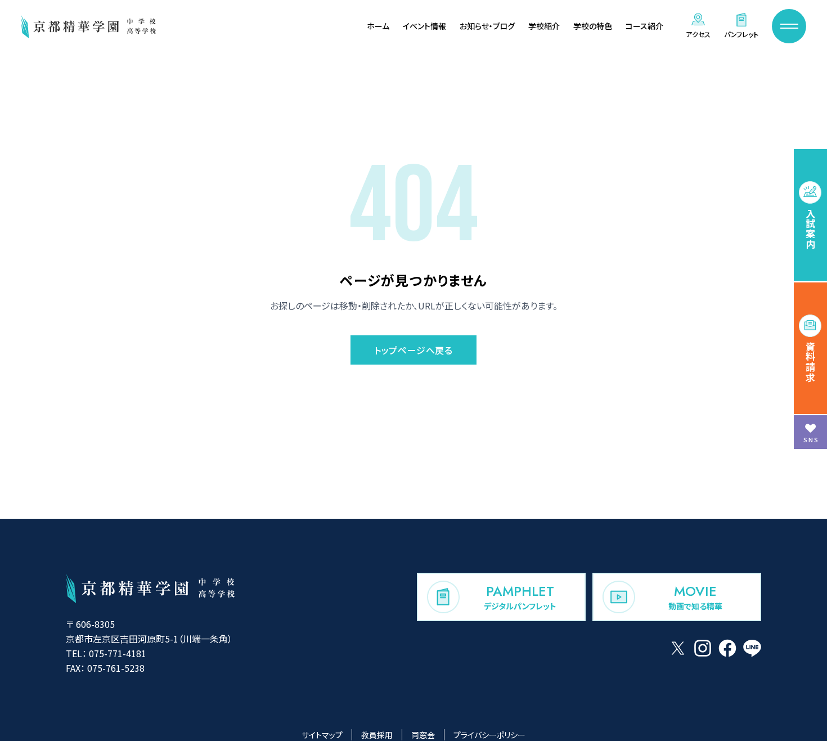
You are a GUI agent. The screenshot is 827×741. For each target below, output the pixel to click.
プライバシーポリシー (489, 734)
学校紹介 (544, 26)
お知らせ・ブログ (487, 26)
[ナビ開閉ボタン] (789, 26)
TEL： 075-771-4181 (106, 653)
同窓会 (423, 734)
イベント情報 (424, 26)
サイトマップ (322, 734)
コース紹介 (644, 26)
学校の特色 (592, 26)
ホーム (378, 26)
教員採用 (377, 734)
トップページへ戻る (413, 350)
